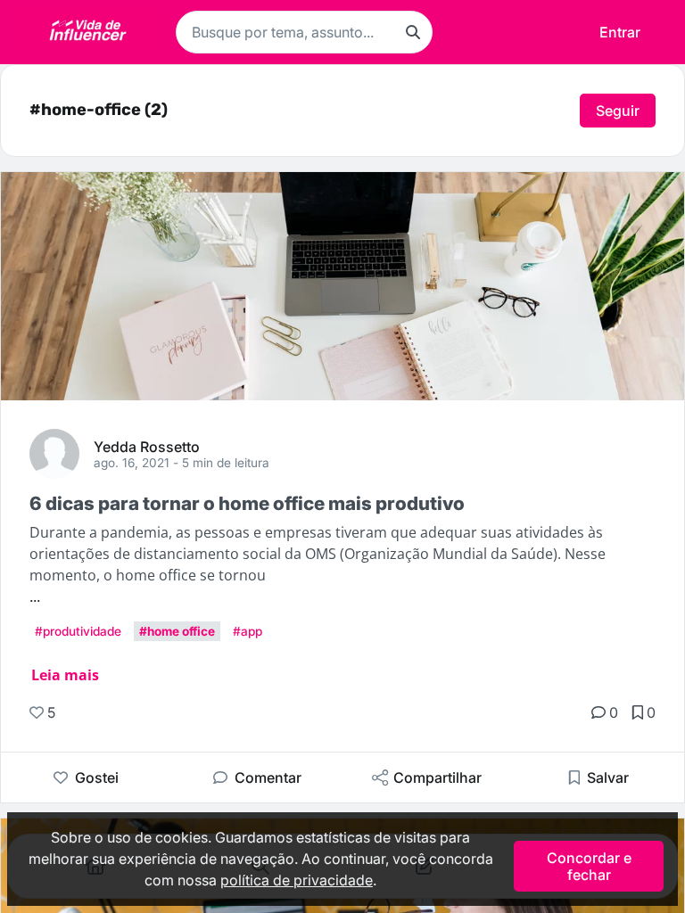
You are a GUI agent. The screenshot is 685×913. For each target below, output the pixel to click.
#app (247, 631)
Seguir (618, 110)
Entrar (619, 32)
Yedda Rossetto (147, 446)
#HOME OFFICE (177, 631)
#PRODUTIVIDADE (78, 631)
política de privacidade (296, 880)
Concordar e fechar (589, 866)
